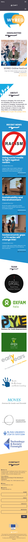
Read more (22, 174)
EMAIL (25, 498)
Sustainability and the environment (12, 198)
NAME (25, 492)
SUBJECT (24, 503)
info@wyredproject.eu (6, 489)
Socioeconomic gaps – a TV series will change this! (13, 237)
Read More (23, 76)
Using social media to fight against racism (12, 160)
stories (11, 165)
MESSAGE (24, 509)
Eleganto (14, 539)
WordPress (13, 538)
